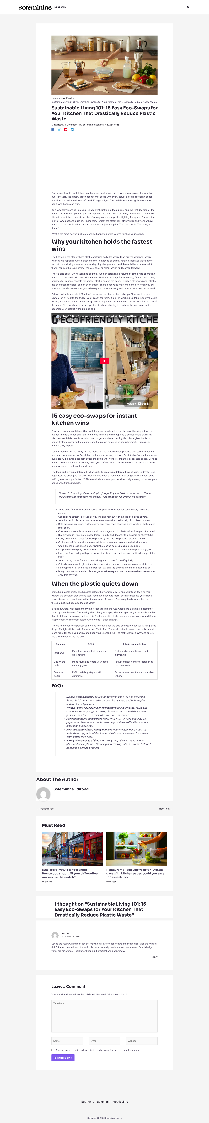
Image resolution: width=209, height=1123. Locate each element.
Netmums (87, 1101)
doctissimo (120, 1101)
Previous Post (45, 808)
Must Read (57, 124)
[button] (188, 7)
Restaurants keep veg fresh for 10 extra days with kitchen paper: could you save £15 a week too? (135, 873)
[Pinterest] (65, 129)
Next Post (165, 808)
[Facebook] (52, 129)
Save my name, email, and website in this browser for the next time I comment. (97, 1050)
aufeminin (103, 1101)
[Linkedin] (72, 129)
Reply (155, 956)
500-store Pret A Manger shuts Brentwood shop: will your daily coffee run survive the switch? (70, 873)
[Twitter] (59, 129)
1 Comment (71, 124)
